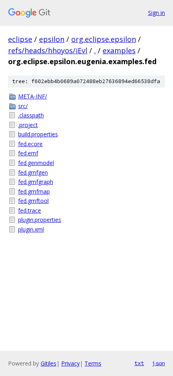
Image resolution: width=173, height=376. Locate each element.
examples (119, 50)
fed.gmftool (33, 201)
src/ (23, 106)
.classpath (31, 115)
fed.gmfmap (34, 191)
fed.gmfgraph (35, 182)
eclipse (20, 39)
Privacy (70, 363)
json (158, 363)
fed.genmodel (36, 163)
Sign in (156, 13)
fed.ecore (30, 144)
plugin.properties (39, 220)
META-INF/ (32, 96)
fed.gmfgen (33, 172)
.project (28, 125)
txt (139, 363)
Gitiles (48, 363)
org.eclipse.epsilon (103, 39)
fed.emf (28, 153)
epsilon (51, 39)
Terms (92, 363)
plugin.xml (31, 229)
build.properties (38, 134)
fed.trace (29, 210)
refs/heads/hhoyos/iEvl (47, 50)
